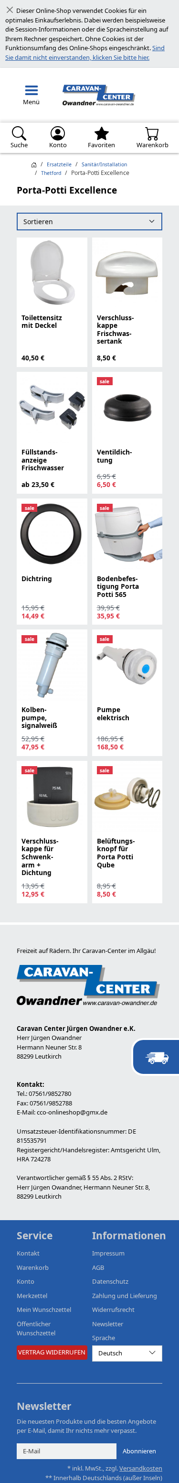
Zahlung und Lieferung (124, 1295)
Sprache (103, 1337)
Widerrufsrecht (113, 1309)
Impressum (108, 1253)
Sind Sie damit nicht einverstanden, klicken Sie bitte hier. (85, 52)
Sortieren (38, 221)
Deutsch (110, 1353)
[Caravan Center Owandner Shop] (97, 95)
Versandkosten (140, 1468)
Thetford (51, 173)
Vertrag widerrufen (51, 1352)
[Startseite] (34, 164)
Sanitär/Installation (104, 164)
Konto (25, 1281)
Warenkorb (33, 1267)
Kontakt (28, 1253)
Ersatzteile (59, 164)
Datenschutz (110, 1281)
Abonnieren (139, 1451)
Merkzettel (32, 1295)
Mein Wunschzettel (44, 1309)
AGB (98, 1267)
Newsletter (107, 1324)
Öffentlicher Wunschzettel (36, 1329)
